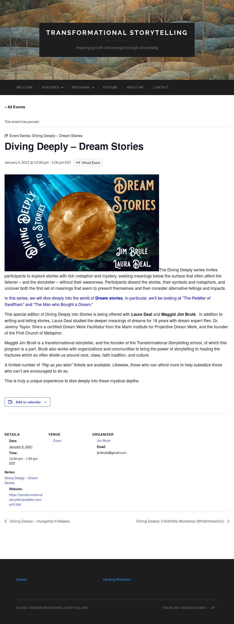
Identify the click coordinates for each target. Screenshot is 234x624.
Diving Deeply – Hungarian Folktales (39, 521)
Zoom (57, 440)
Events (21, 579)
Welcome (24, 87)
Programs (81, 87)
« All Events (15, 106)
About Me (135, 87)
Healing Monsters (117, 579)
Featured (50, 87)
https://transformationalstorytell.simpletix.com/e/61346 (26, 499)
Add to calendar (28, 402)
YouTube (110, 87)
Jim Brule (103, 440)
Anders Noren (193, 608)
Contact (161, 87)
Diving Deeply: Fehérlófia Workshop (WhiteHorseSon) (180, 521)
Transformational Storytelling (117, 32)
